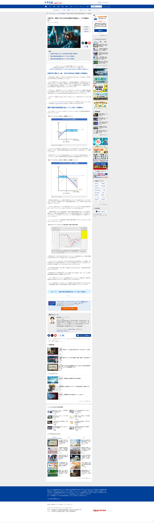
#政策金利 (97, 194)
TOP (47, 13)
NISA (71, 6)
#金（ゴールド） (75, 10)
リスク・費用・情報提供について (53, 498)
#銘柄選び (86, 29)
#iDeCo (85, 10)
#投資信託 (90, 10)
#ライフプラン (97, 197)
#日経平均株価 (56, 10)
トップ (46, 6)
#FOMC (96, 202)
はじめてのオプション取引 (61, 103)
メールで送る (89, 43)
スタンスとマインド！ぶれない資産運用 (57, 13)
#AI (60, 10)
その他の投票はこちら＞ (103, 35)
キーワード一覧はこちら (103, 204)
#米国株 (80, 10)
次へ (72, 296)
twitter (86, 43)
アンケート (82, 6)
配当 (63, 6)
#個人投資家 (97, 192)
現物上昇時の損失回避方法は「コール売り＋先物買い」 (63, 59)
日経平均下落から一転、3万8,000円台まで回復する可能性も (64, 53)
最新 (54, 6)
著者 (88, 6)
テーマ (75, 6)
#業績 (104, 190)
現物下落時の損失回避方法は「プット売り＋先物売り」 (63, 56)
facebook (83, 43)
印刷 (85, 46)
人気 (50, 6)
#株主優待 (103, 185)
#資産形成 (97, 185)
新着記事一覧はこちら (103, 134)
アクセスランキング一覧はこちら (83, 478)
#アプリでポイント (96, 10)
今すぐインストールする (68, 308)
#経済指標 (86, 26)
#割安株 (102, 194)
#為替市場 (97, 199)
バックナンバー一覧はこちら (84, 401)
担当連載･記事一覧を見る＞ (63, 330)
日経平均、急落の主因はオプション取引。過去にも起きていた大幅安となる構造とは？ (69, 69)
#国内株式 (86, 31)
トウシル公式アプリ (105, 2)
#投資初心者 (97, 188)
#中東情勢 (68, 10)
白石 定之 (56, 22)
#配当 (103, 192)
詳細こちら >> (55, 340)
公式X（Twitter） (102, 211)
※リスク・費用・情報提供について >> (56, 341)
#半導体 (63, 10)
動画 (58, 6)
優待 (67, 6)
